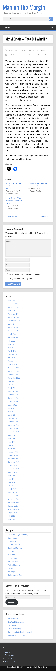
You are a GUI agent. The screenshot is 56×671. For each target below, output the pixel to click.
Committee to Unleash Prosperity (20, 632)
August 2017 (12, 472)
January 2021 (13, 364)
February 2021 (13, 361)
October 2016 (13, 506)
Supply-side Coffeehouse (17, 635)
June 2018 (11, 442)
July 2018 (11, 439)
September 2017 (14, 469)
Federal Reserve (37, 55)
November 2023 (13, 327)
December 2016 (13, 499)
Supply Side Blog (14, 629)
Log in (7, 652)
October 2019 (13, 402)
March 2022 (12, 351)
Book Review (12, 538)
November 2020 (13, 371)
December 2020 (13, 368)
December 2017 (13, 459)
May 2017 (11, 482)
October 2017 (13, 466)
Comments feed (11, 658)
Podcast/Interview (14, 565)
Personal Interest (14, 562)
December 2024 (13, 314)
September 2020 (14, 378)
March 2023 (12, 334)
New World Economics (16, 622)
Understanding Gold (15, 575)
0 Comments (41, 50)
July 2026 (11, 301)
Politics (10, 568)
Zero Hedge (12, 625)
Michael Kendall (13, 50)
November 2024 (13, 317)
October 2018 (13, 428)
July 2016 (11, 516)
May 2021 (11, 358)
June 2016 (11, 519)
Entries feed (9, 655)
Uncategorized (13, 572)
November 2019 (13, 398)
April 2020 (11, 385)
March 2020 (12, 388)
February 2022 (13, 354)
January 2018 (13, 455)
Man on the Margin (24, 7)
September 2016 (14, 509)
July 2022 (11, 341)
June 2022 (11, 344)
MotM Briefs (12, 55)
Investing (11, 551)
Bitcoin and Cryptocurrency (18, 535)
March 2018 (12, 449)
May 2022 (11, 348)
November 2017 (13, 462)
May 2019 (11, 412)
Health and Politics (15, 548)
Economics (12, 541)
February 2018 (13, 452)
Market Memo (13, 555)
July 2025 (11, 311)
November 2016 (13, 503)
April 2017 (11, 486)
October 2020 (13, 375)
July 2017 (11, 476)
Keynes (48, 55)
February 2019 (13, 418)
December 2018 (13, 425)
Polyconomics (13, 619)
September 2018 (14, 432)
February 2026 (13, 304)
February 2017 (13, 492)
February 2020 (13, 391)
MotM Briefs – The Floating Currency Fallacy (13, 185)
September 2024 (14, 321)
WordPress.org (10, 661)
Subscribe (11, 602)
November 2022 (13, 338)
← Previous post (11, 216)
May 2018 (11, 445)
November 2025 (13, 307)
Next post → (46, 216)
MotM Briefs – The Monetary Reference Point (13, 200)
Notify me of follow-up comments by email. (25, 274)
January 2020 (13, 395)
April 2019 (11, 415)
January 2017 (13, 496)
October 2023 (13, 331)
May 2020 (11, 381)
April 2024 (11, 324)
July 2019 (11, 408)
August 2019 (12, 405)
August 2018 (12, 435)
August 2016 (12, 513)
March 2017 (12, 489)
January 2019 (13, 422)
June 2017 (11, 479)
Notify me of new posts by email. (21, 279)
